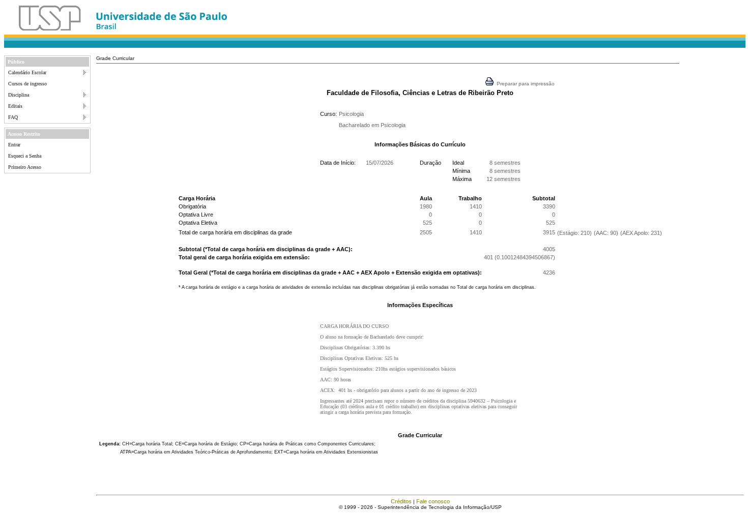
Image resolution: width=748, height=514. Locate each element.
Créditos (401, 501)
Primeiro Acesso (24, 167)
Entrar (14, 144)
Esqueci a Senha (24, 156)
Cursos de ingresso (27, 83)
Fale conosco (433, 501)
